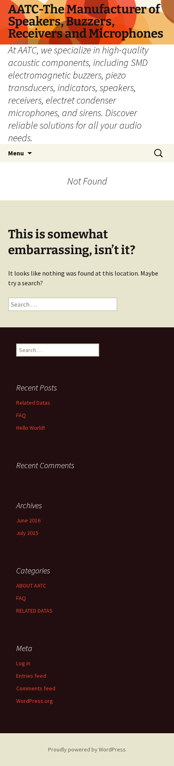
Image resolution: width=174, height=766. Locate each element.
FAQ (21, 415)
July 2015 (27, 533)
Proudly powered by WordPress (87, 749)
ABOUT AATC (31, 585)
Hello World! (30, 427)
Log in (23, 663)
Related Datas (33, 402)
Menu (16, 153)
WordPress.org (34, 700)
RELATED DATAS (34, 610)
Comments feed (35, 688)
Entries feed (31, 675)
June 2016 (28, 520)
